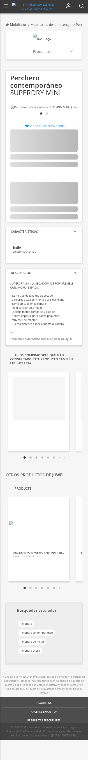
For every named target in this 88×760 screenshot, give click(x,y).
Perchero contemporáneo (37, 633)
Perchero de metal (32, 642)
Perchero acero (30, 651)
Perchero (26, 624)
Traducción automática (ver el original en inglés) (41, 339)
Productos (42, 51)
